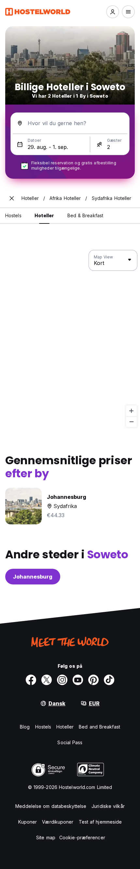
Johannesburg (32, 576)
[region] (70, 338)
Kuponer (27, 822)
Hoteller (65, 727)
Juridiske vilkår (108, 806)
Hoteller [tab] (44, 215)
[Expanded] (12, 198)
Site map (45, 837)
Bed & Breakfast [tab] (85, 215)
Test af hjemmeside (100, 822)
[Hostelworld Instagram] (62, 680)
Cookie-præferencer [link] (82, 837)
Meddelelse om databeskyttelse (50, 806)
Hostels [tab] (13, 215)
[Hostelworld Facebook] (31, 680)
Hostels (43, 727)
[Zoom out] (131, 421)
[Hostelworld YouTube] (78, 680)
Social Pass (69, 742)
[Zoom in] (131, 410)
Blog (25, 727)
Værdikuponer (57, 822)
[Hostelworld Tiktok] (109, 680)
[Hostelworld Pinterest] (93, 680)
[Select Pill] (112, 11)
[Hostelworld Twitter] (46, 680)
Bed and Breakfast (99, 727)
